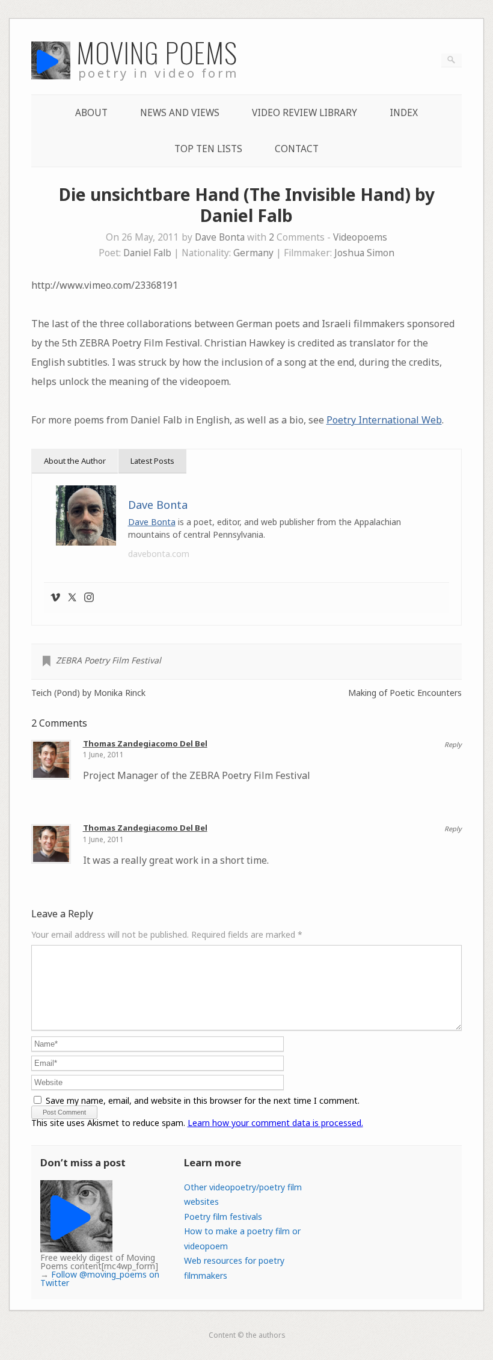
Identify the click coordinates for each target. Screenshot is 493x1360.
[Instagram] (89, 598)
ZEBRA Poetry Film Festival (108, 660)
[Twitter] (72, 598)
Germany (253, 253)
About (91, 112)
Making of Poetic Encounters (405, 693)
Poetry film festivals (223, 1216)
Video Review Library (304, 112)
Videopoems (360, 237)
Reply (453, 744)
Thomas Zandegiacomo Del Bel (145, 743)
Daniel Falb (147, 253)
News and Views (179, 112)
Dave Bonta (220, 237)
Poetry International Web (384, 419)
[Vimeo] (55, 598)
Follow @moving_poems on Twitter (99, 1278)
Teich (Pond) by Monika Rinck (88, 693)
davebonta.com (158, 553)
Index (404, 112)
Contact (297, 149)
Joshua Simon (364, 253)
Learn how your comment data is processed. (275, 1122)
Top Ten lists (208, 149)
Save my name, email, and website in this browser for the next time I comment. (203, 1100)
